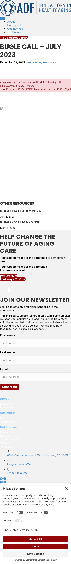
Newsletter (34, 62)
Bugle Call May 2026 (20, 222)
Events (4, 432)
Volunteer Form (9, 443)
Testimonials (8, 421)
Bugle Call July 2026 (20, 211)
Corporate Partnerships (15, 439)
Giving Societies (10, 436)
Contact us (7, 446)
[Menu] (2, 18)
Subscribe (9, 387)
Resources (49, 62)
